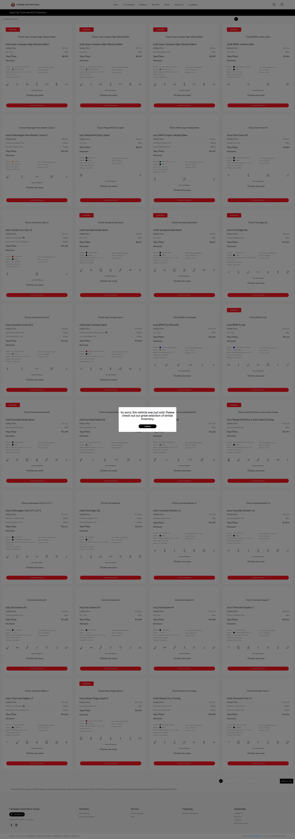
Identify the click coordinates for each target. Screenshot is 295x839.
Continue (147, 426)
